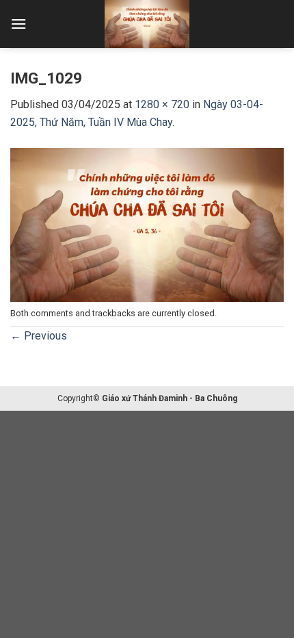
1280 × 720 (162, 104)
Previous (38, 335)
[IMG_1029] (147, 223)
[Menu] (18, 23)
